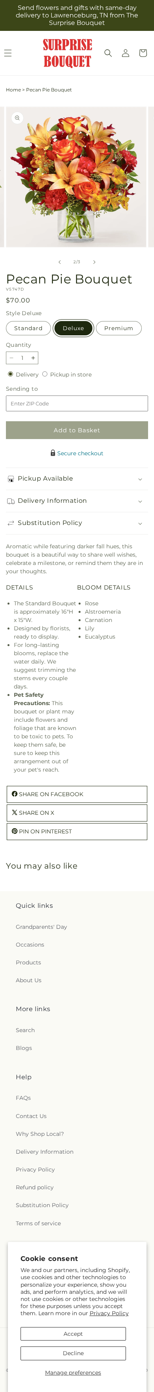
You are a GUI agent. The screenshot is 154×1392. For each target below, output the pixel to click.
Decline (73, 1353)
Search (25, 1030)
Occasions (30, 944)
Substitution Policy (42, 1205)
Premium (118, 328)
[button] (108, 53)
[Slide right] (94, 262)
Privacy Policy (109, 1313)
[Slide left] (59, 262)
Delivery (28, 374)
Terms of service (38, 1223)
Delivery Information (44, 1151)
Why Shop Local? (40, 1133)
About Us (28, 980)
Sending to (34, 389)
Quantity (18, 344)
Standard (28, 328)
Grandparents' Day (41, 926)
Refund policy (35, 1187)
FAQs (23, 1097)
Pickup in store (71, 374)
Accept (73, 1333)
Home (13, 90)
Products (28, 962)
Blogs (24, 1048)
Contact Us (31, 1116)
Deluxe (73, 328)
